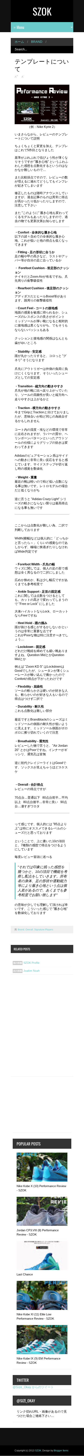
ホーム (19, 41)
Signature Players (43, 929)
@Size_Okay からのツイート (33, 1387)
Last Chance (25, 1274)
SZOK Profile (31, 962)
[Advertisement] (42, 1028)
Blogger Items (61, 1450)
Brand (36, 41)
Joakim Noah (31, 970)
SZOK (42, 11)
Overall (29, 929)
